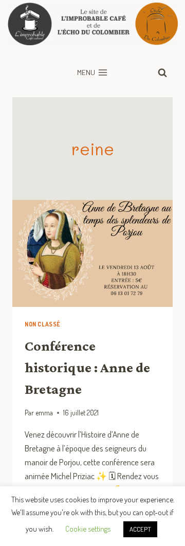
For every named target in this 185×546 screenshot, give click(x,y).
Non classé (43, 324)
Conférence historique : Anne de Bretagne (87, 367)
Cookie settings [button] (87, 529)
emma (44, 412)
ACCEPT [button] (140, 529)
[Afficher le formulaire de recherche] (162, 72)
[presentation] (92, 253)
